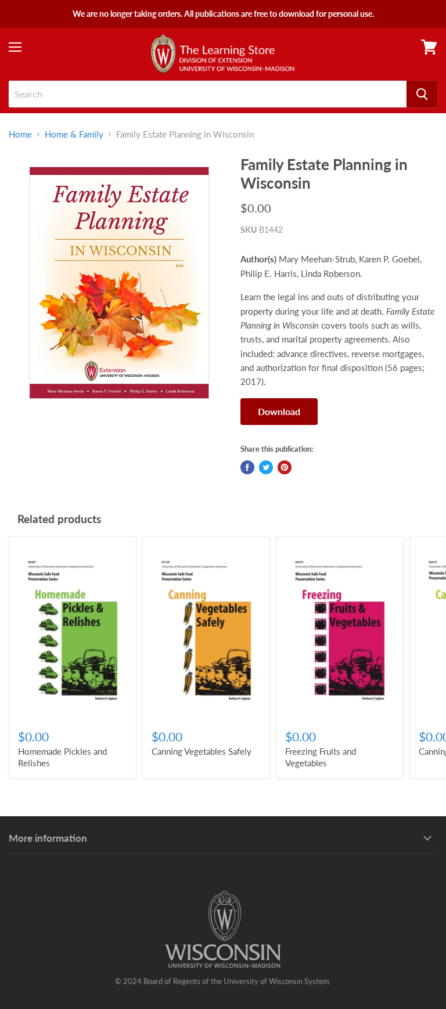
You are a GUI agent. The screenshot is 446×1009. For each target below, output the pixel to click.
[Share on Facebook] (247, 467)
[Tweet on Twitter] (266, 467)
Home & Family (74, 134)
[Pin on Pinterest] (285, 467)
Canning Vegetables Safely (201, 751)
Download (279, 411)
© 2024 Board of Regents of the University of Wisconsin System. (223, 981)
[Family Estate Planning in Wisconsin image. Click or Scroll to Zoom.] (119, 282)
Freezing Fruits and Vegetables (320, 757)
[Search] (422, 94)
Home (20, 134)
